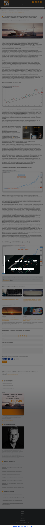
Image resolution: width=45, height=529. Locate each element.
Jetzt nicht (28, 269)
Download (16, 269)
